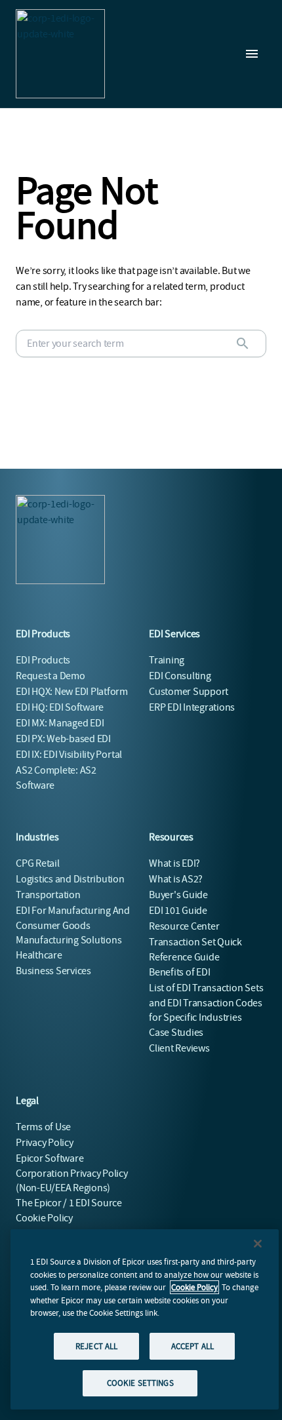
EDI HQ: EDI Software (60, 707)
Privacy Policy (44, 1142)
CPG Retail (38, 863)
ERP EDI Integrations (192, 707)
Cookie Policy (194, 1287)
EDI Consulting (180, 675)
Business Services (53, 970)
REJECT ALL (96, 1346)
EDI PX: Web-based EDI (63, 738)
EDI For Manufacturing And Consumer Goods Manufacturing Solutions (73, 925)
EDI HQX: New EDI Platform (72, 691)
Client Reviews (179, 1048)
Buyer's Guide (178, 894)
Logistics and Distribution (70, 879)
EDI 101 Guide (178, 910)
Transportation (48, 894)
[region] (144, 1319)
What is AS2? (176, 879)
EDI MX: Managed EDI (60, 723)
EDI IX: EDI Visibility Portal (69, 754)
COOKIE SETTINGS (140, 1383)
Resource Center (184, 926)
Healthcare (39, 955)
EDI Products (43, 660)
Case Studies (176, 1032)
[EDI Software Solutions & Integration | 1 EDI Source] (60, 53)
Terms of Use (43, 1127)
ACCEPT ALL (192, 1346)
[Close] (257, 1243)
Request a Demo (50, 675)
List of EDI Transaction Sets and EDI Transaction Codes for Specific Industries (206, 1002)
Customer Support (188, 691)
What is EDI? (174, 863)
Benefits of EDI (179, 972)
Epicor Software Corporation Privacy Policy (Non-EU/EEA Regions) (72, 1173)
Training (166, 660)
